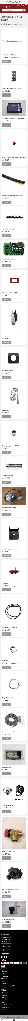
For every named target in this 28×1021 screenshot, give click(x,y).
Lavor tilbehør (5, 1007)
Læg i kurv (6, 61)
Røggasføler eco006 (8, 698)
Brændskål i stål (6, 767)
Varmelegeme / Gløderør (9, 55)
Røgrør (3, 1002)
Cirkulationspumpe (7, 805)
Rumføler (5, 660)
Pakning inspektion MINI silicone (12, 293)
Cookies (3, 981)
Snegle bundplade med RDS (10, 549)
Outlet (2, 1012)
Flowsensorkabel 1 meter (9, 627)
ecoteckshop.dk (20, 1017)
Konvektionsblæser (7, 475)
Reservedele (4, 995)
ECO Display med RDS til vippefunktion (13, 118)
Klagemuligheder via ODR (8, 986)
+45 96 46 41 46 (5, 946)
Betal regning (4, 983)
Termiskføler (6, 410)
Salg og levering (5, 976)
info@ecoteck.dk (5, 950)
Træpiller (3, 997)
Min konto (18, 1)
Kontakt (10, 1)
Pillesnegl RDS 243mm (8, 229)
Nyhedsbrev (4, 979)
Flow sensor (5, 583)
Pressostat (5, 336)
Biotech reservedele (6, 1005)
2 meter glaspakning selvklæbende (12, 195)
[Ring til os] (24, 5)
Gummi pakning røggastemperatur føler (14, 157)
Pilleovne (3, 993)
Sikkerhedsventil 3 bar (8, 851)
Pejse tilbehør (4, 1000)
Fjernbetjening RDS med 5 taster (11, 88)
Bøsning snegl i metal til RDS (10, 446)
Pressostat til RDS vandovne (10, 889)
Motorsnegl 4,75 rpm (8, 919)
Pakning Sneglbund (7, 370)
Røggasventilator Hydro (9, 507)
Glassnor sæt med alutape (9, 732)
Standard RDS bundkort (9, 259)
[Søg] (24, 10)
